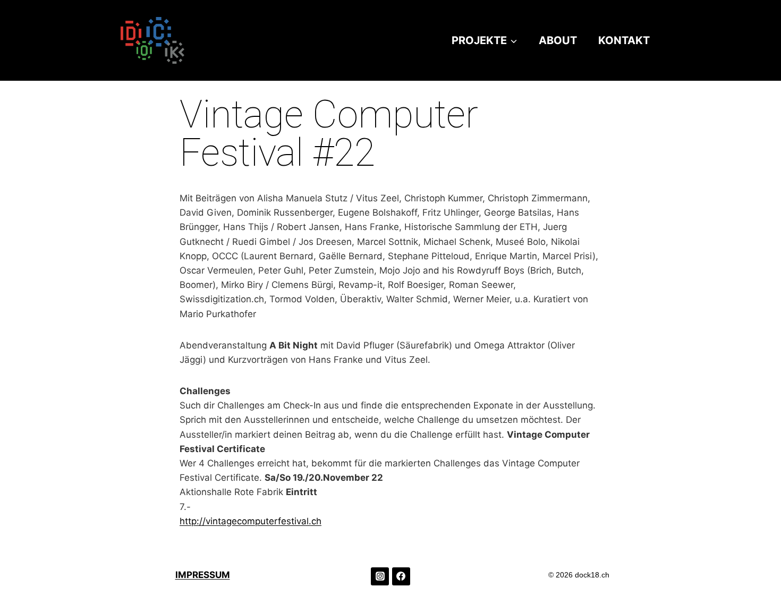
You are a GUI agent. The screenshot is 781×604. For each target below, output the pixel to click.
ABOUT (558, 40)
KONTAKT (624, 40)
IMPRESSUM (202, 574)
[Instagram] (380, 576)
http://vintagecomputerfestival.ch (250, 521)
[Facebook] (401, 576)
